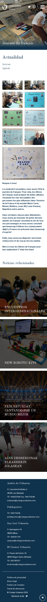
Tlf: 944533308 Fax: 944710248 (21, 497)
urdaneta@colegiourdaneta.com (21, 500)
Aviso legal (12, 581)
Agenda (6, 68)
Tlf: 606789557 (13, 561)
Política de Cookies (15, 585)
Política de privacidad (16, 577)
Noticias (6, 64)
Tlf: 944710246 (13, 513)
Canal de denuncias (16, 589)
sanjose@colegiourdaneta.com (21, 541)
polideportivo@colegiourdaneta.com (23, 517)
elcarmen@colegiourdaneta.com (21, 564)
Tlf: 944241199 (13, 537)
